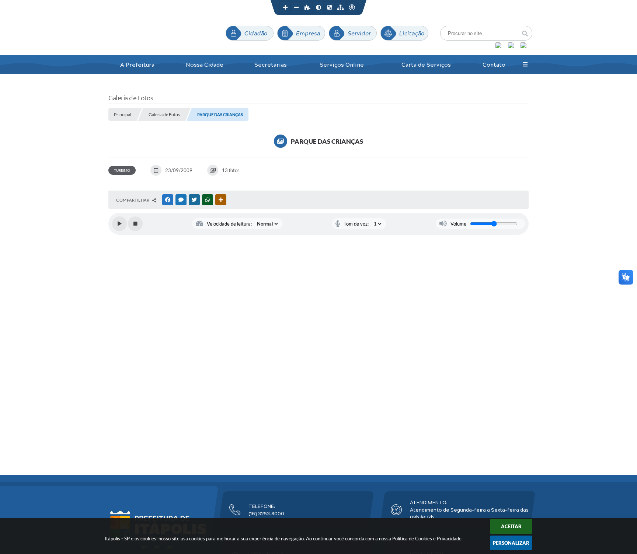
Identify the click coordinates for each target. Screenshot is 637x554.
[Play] (119, 223)
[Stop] (135, 223)
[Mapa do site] (340, 7)
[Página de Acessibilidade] (351, 7)
